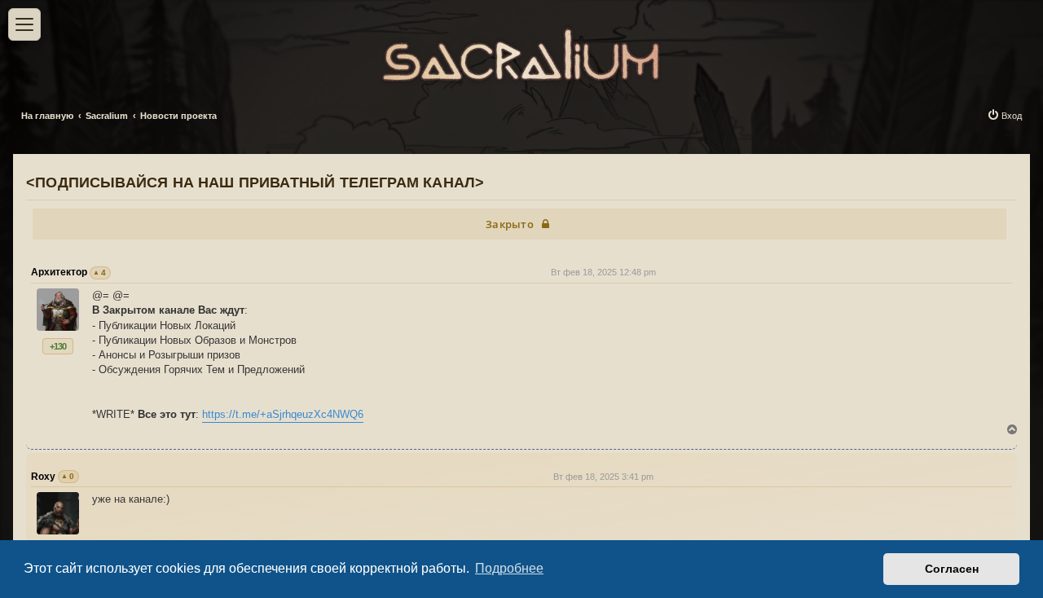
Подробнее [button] (509, 568)
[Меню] (24, 24)
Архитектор (59, 272)
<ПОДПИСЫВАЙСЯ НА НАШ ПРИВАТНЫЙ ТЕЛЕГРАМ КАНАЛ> (255, 182)
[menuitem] (1004, 115)
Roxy (43, 476)
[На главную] (521, 51)
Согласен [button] (952, 568)
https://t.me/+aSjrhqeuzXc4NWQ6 (282, 414)
